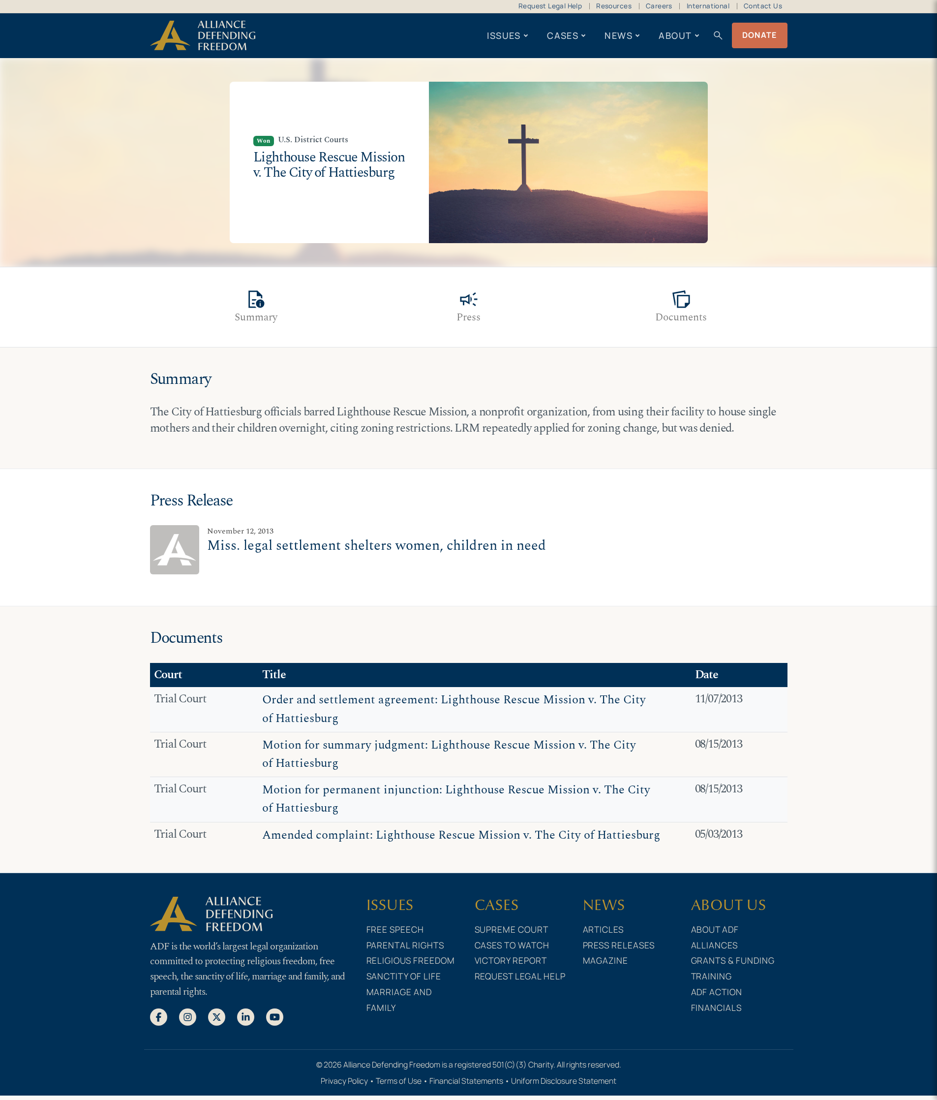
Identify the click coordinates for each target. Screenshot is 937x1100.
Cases (562, 35)
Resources (614, 5)
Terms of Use (399, 1080)
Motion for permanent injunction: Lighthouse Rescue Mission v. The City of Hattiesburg (456, 799)
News (619, 35)
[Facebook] (158, 1016)
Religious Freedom (410, 960)
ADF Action (717, 992)
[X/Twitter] (216, 1016)
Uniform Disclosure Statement (563, 1080)
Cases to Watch (512, 945)
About (675, 35)
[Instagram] (187, 1016)
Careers (659, 5)
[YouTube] (274, 1016)
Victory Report (511, 960)
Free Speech (395, 929)
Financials (716, 1007)
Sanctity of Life (404, 976)
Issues (504, 35)
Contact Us (763, 5)
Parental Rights (405, 945)
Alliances (714, 945)
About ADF (715, 929)
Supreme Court (512, 929)
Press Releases (619, 945)
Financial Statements (466, 1080)
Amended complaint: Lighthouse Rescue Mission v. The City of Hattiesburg (461, 835)
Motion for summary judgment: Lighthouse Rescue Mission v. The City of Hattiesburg (449, 754)
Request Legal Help (550, 5)
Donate (759, 35)
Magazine (606, 960)
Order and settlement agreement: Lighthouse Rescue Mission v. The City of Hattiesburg (454, 709)
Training (711, 976)
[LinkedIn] (245, 1016)
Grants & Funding (733, 960)
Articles (603, 929)
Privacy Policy (344, 1080)
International (708, 5)
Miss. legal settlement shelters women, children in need (376, 545)
